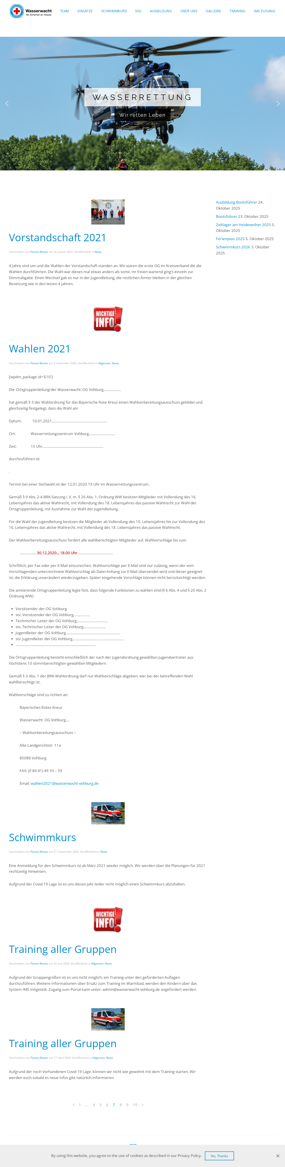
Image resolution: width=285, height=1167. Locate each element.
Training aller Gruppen (63, 949)
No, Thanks (219, 1156)
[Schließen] (277, 1155)
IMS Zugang (264, 11)
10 (135, 1104)
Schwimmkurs (114, 11)
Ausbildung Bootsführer (236, 202)
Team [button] (64, 11)
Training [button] (237, 11)
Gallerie (213, 11)
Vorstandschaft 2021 (58, 237)
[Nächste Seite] (142, 1105)
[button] (6, 103)
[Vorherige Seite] (73, 1105)
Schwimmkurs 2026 (233, 246)
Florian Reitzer (39, 252)
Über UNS (188, 11)
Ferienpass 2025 (230, 238)
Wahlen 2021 (40, 348)
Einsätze (85, 11)
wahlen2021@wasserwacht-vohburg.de (65, 783)
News (98, 252)
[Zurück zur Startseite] (31, 11)
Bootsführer (226, 216)
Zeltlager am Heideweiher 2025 (243, 224)
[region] (142, 103)
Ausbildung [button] (161, 11)
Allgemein (104, 363)
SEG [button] (138, 11)
